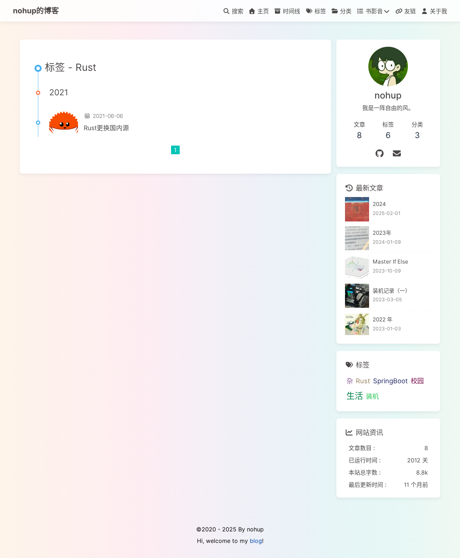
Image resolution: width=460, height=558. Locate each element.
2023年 (382, 232)
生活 (354, 396)
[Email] (397, 153)
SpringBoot (390, 381)
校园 (417, 381)
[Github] (379, 153)
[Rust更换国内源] (63, 122)
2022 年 (382, 319)
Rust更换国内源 (106, 128)
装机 (372, 396)
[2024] (357, 209)
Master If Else (390, 261)
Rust (363, 381)
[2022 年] (357, 324)
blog (256, 540)
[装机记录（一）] (357, 296)
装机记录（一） (391, 290)
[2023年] (357, 238)
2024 (379, 204)
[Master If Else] (357, 267)
